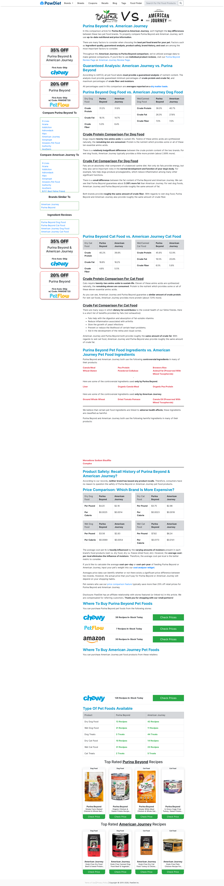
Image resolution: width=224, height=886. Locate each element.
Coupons (92, 3)
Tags (123, 3)
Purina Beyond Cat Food (53, 225)
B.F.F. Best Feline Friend (53, 191)
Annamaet (47, 139)
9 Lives (45, 121)
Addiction (47, 127)
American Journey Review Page (114, 60)
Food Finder (136, 3)
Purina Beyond (48, 207)
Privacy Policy (102, 883)
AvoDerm (46, 149)
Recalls (105, 3)
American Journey (51, 136)
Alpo (44, 133)
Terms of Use (90, 883)
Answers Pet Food (51, 143)
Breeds (80, 3)
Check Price (94, 816)
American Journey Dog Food (55, 228)
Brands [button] (68, 3)
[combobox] (161, 3)
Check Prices (168, 617)
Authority (46, 146)
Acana (45, 124)
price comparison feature (119, 584)
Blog (115, 3)
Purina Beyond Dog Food (53, 222)
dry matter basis (159, 86)
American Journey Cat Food (55, 231)
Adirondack (47, 130)
